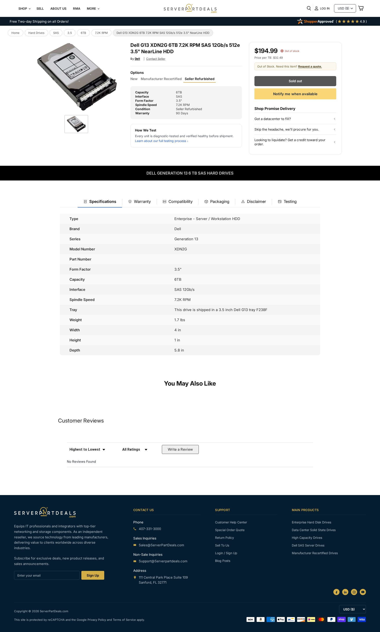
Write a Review (180, 449)
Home (15, 33)
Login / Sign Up (226, 553)
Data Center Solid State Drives (314, 530)
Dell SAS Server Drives (308, 545)
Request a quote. (310, 66)
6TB (83, 33)
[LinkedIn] (345, 592)
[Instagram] (354, 592)
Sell (40, 8)
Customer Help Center (231, 522)
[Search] (309, 8)
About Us (58, 8)
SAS (56, 33)
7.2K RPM (101, 33)
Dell (137, 58)
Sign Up (93, 575)
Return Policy (224, 537)
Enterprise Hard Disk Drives (311, 522)
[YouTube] (363, 592)
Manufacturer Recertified (161, 79)
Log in (325, 8)
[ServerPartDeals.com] (45, 512)
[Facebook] (336, 592)
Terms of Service (125, 619)
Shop (23, 8)
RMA (76, 8)
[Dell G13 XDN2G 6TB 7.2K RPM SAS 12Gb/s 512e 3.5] (76, 124)
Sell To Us (222, 545)
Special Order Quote (230, 530)
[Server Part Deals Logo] (190, 9)
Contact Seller (156, 58)
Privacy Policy (97, 619)
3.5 (70, 33)
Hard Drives (36, 33)
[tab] (100, 202)
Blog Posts (222, 561)
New (134, 79)
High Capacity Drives (307, 537)
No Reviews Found (81, 461)
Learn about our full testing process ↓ (161, 141)
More (92, 8)
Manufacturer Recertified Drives (315, 553)
